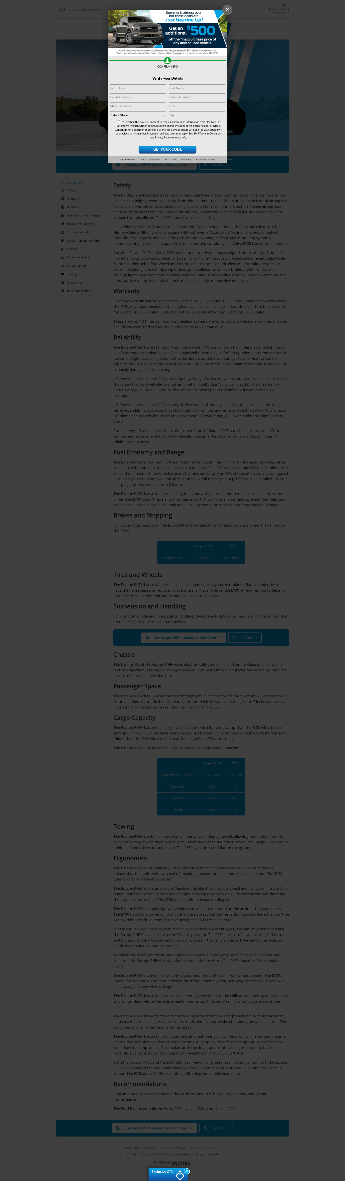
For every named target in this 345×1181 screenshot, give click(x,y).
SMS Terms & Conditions (208, 133)
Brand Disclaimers (205, 159)
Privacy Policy (163, 137)
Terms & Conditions (149, 159)
